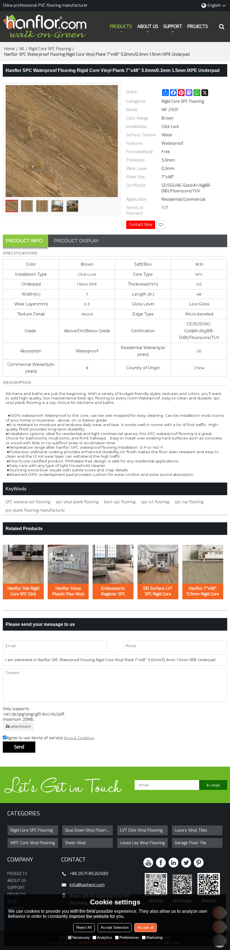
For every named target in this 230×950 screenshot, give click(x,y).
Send (19, 747)
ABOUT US (147, 26)
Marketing (154, 937)
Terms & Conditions (79, 738)
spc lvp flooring (189, 502)
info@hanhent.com (87, 885)
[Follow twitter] (186, 862)
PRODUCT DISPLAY (76, 241)
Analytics (104, 937)
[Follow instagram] (199, 862)
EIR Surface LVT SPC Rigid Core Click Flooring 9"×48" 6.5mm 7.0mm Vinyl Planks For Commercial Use (158, 591)
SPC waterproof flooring (28, 502)
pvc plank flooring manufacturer (35, 510)
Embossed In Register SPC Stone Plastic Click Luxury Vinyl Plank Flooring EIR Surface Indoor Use (113, 591)
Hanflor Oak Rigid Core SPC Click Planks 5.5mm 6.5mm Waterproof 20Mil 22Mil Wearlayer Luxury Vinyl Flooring (23, 591)
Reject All (84, 927)
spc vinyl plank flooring (77, 502)
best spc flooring (119, 502)
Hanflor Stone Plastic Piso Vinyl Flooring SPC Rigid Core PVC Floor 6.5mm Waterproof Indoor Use (68, 591)
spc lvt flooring (155, 502)
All (21, 49)
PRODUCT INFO (24, 241)
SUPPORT (172, 26)
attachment (21, 726)
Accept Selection (114, 927)
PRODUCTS (121, 26)
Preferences (129, 937)
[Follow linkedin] (173, 862)
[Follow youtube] (148, 862)
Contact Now (140, 224)
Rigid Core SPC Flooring (50, 49)
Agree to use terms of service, (50, 738)
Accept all (145, 927)
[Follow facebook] (161, 862)
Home (9, 49)
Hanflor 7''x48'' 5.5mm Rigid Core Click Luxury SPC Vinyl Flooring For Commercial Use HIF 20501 (203, 591)
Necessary (81, 937)
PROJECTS (197, 26)
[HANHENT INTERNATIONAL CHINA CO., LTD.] (45, 26)
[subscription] (213, 785)
